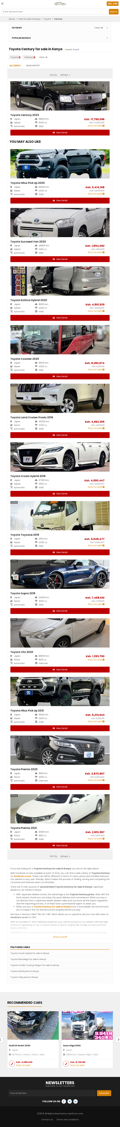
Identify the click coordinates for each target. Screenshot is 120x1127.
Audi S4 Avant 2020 (19, 1045)
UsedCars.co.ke (22, 876)
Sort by (53, 74)
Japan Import (33, 65)
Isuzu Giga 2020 (72, 1045)
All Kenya (15, 65)
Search (113, 11)
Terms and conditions (67, 1119)
